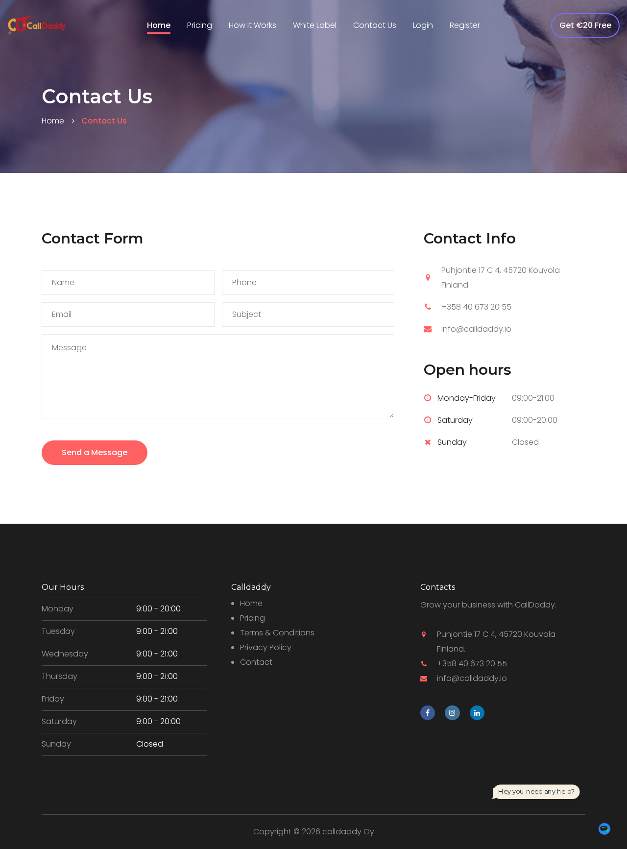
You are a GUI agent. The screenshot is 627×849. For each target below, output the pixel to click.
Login (423, 25)
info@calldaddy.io (476, 329)
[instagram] (452, 712)
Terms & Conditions (277, 632)
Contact (256, 662)
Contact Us (374, 25)
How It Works (252, 25)
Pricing (199, 25)
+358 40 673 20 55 (476, 307)
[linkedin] (477, 712)
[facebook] (427, 712)
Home (158, 25)
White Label (315, 25)
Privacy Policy (265, 647)
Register (465, 25)
